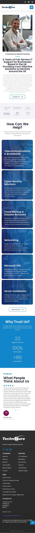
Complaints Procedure (9, 492)
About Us (5, 456)
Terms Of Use (7, 477)
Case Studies (6, 465)
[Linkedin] (10, 449)
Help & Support (7, 468)
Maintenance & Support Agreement (13, 495)
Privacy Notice (7, 486)
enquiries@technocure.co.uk (11, 515)
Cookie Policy (6, 483)
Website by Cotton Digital (17, 531)
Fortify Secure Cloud (9, 489)
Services (5, 459)
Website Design (23, 471)
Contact (5, 471)
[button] (31, 7)
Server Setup (22, 462)
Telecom (21, 465)
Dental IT (5, 462)
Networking (21, 459)
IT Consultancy (22, 456)
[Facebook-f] (4, 449)
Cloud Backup (22, 468)
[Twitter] (7, 449)
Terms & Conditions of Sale (11, 480)
